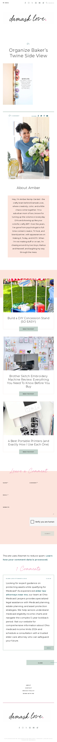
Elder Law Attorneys (14, 578)
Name (5, 482)
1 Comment (15, 115)
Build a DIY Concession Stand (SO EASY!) (28, 319)
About (28, 685)
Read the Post (28, 329)
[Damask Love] (27, 721)
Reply (49, 648)
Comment (33, 482)
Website (6, 507)
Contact (28, 688)
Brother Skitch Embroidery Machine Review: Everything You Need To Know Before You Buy (28, 381)
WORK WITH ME (28, 693)
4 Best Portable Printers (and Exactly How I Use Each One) (28, 442)
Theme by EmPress (28, 740)
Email (5, 495)
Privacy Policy (28, 690)
